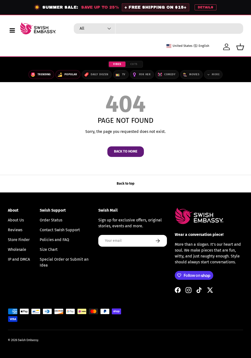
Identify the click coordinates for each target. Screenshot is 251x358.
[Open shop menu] (12, 30)
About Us (16, 220)
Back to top (125, 183)
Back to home (125, 151)
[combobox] (158, 28)
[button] (240, 46)
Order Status (51, 220)
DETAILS (205, 7)
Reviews (15, 230)
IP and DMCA (19, 259)
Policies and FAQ (54, 239)
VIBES (117, 64)
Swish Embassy (28, 340)
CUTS (134, 64)
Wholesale (17, 249)
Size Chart (49, 249)
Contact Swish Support (60, 230)
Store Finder (19, 239)
